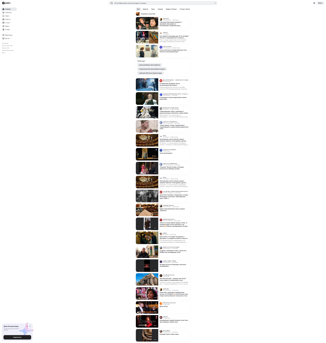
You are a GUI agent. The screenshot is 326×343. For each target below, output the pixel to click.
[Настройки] (314, 3)
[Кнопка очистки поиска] (215, 3)
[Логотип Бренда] (3, 3)
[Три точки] (188, 19)
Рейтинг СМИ (5, 48)
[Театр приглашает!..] (147, 154)
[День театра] (147, 307)
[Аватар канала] (161, 19)
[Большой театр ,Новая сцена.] (147, 335)
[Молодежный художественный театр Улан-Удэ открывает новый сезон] (147, 321)
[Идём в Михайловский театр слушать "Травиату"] (147, 210)
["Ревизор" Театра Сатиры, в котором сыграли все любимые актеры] (147, 168)
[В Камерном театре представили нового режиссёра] (147, 98)
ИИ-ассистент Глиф (7, 45)
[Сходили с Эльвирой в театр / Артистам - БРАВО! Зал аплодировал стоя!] (147, 251)
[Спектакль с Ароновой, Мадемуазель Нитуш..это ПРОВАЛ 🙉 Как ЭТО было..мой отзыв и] (147, 293)
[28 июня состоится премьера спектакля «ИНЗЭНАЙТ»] (147, 265)
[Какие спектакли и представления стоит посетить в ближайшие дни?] (147, 51)
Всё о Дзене (5, 43)
